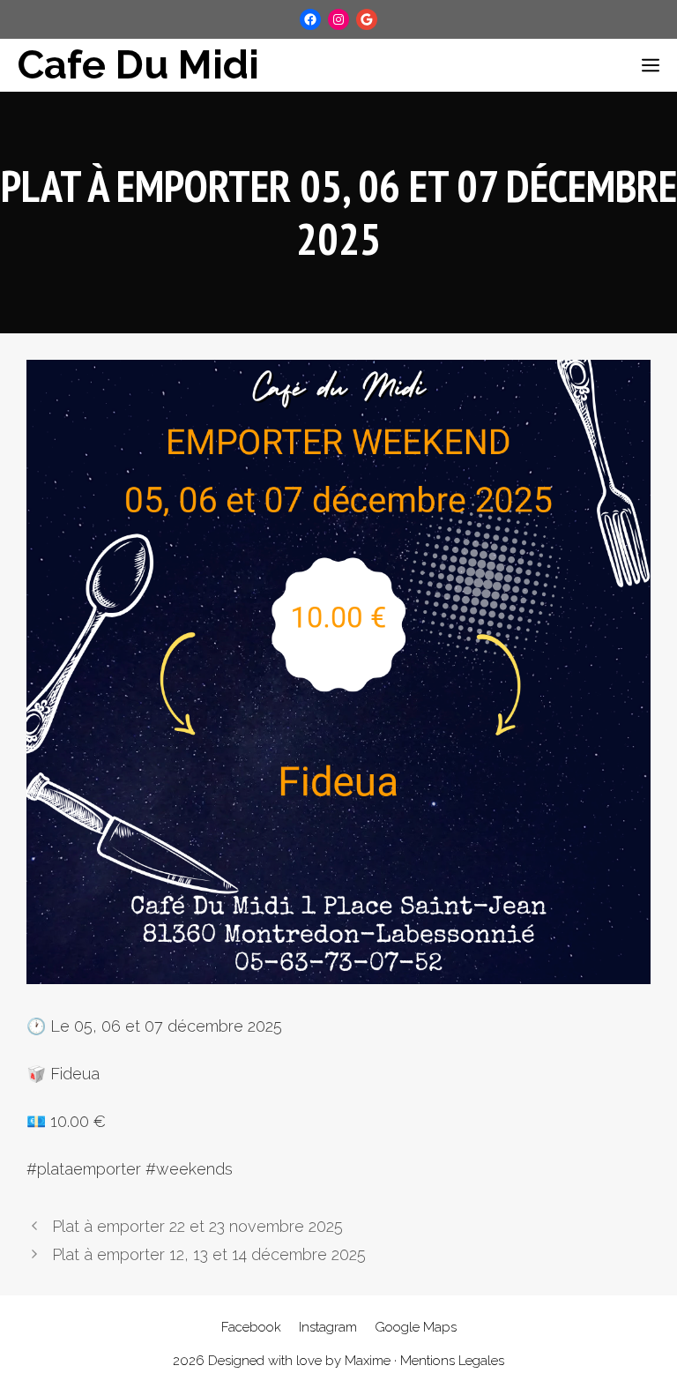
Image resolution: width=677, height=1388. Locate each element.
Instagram (328, 1327)
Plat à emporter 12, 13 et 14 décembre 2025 (209, 1254)
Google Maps (416, 1327)
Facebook (251, 1327)
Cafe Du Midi (138, 64)
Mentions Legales (452, 1361)
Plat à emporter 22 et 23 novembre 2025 (197, 1226)
